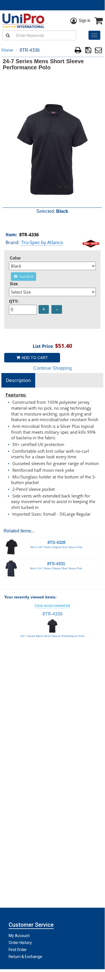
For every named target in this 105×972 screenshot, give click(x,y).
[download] (88, 51)
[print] (78, 51)
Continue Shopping (52, 368)
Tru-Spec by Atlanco (42, 242)
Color (15, 258)
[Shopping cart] (98, 20)
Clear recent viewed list (52, 606)
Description (18, 380)
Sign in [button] (84, 20)
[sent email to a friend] (98, 51)
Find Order (18, 949)
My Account (19, 935)
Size (14, 283)
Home (7, 50)
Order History (20, 942)
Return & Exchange (25, 956)
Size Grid (25, 276)
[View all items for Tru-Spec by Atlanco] (91, 243)
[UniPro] (22, 20)
